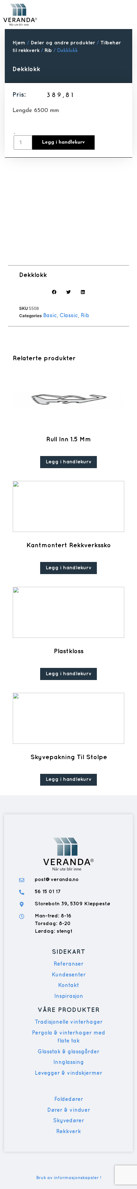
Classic (69, 315)
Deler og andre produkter (63, 43)
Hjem (18, 43)
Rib (48, 50)
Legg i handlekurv (63, 142)
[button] (124, 14)
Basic (50, 315)
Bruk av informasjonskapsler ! (68, 1178)
